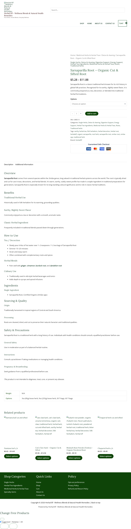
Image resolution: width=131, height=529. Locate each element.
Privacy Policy (73, 485)
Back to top (95, 502)
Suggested (5, 522)
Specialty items (10, 492)
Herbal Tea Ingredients (79, 64)
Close (4, 526)
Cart (38, 489)
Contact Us (40, 495)
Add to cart (91, 113)
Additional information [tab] (24, 164)
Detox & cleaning (108, 55)
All (21, 522)
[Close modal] (2, 519)
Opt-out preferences (76, 482)
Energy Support (116, 62)
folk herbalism (92, 131)
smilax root (116, 134)
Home (72, 55)
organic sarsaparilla (84, 134)
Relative (15, 522)
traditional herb (79, 137)
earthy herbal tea (80, 131)
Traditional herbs (77, 66)
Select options (12, 456)
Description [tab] (8, 164)
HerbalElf (79, 140)
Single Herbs (75, 62)
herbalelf (73, 134)
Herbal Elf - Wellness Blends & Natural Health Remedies (23, 14)
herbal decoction (104, 131)
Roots (117, 64)
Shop (38, 485)
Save (13, 526)
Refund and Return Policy (78, 489)
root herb (95, 134)
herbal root (115, 131)
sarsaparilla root (105, 134)
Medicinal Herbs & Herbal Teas (88, 55)
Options (73, 99)
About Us (39, 492)
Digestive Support (102, 62)
